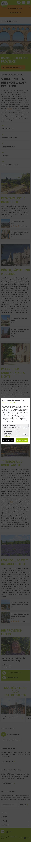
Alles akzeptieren (22, 440)
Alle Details (7, 436)
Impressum (5, 402)
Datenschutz (12, 402)
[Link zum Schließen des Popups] (28, 400)
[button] (24, 428)
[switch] (25, 427)
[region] (15, 430)
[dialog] (15, 421)
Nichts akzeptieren (8, 440)
